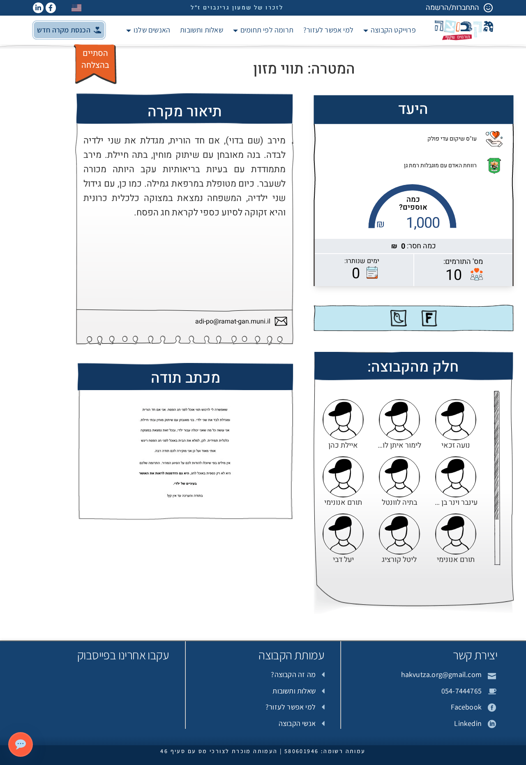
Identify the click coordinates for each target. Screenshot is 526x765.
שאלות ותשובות (201, 30)
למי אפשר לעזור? (328, 30)
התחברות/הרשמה (452, 7)
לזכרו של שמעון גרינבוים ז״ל (237, 7)
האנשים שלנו (152, 30)
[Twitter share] (398, 318)
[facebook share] (429, 318)
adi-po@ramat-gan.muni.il (232, 321)
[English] (77, 7)
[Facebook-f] (51, 7)
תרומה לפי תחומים (266, 30)
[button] (69, 30)
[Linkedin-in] (38, 7)
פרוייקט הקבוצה (393, 30)
